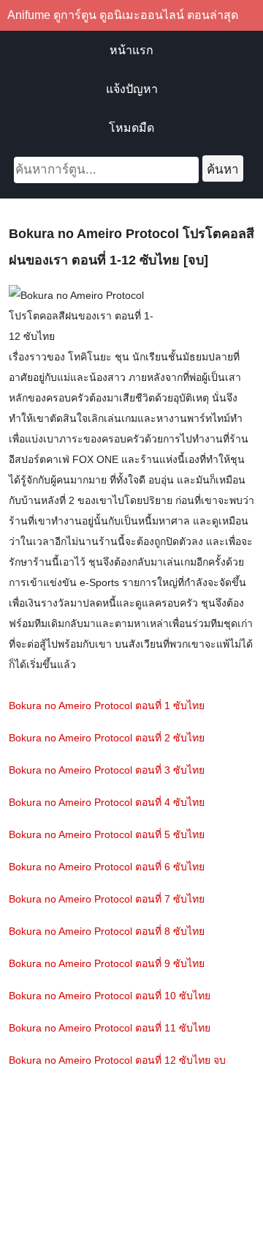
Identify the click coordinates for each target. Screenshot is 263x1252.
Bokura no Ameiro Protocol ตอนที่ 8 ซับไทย (107, 931)
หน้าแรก (131, 50)
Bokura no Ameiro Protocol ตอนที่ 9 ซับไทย (107, 963)
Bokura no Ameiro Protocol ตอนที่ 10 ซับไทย (109, 995)
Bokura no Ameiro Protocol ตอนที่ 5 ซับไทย (107, 834)
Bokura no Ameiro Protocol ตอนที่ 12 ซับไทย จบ (117, 1060)
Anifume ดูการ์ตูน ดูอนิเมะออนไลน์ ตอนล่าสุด (122, 15)
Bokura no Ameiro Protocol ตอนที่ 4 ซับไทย (107, 802)
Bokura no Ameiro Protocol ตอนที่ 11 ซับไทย (109, 1028)
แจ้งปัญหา (132, 89)
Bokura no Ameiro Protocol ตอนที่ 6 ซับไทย (107, 867)
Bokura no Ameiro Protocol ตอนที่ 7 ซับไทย (107, 899)
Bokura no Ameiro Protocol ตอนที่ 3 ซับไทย (107, 770)
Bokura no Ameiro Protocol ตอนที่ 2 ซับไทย (107, 738)
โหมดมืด (131, 128)
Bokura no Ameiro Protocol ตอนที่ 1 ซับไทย (107, 705)
